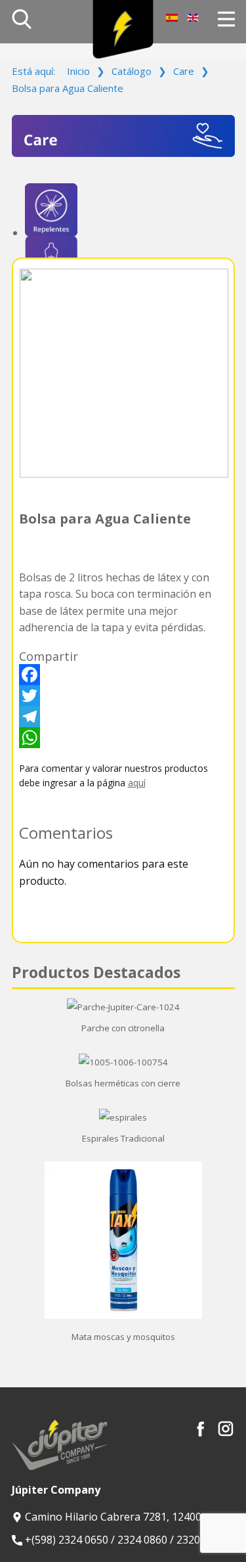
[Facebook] (123, 674)
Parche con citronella (123, 1028)
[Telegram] (123, 716)
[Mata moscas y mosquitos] (123, 1316)
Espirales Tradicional (123, 1138)
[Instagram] (225, 1428)
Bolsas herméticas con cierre (123, 1083)
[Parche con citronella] (123, 1007)
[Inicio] (123, 29)
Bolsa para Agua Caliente (105, 518)
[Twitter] (123, 695)
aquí (137, 782)
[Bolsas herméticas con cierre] (123, 1062)
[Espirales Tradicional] (123, 1117)
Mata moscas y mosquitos (123, 1337)
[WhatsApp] (123, 737)
